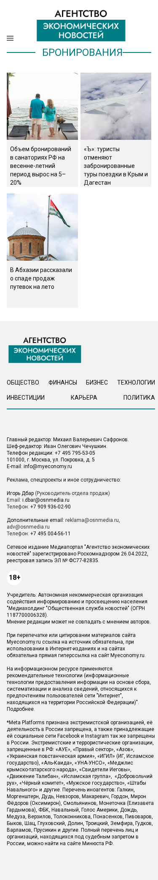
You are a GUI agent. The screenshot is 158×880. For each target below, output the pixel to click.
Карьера (84, 397)
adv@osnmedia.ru (28, 527)
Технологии (136, 382)
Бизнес (97, 382)
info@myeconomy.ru (48, 466)
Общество (23, 382)
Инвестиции (26, 397)
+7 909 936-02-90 (50, 507)
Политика (139, 397)
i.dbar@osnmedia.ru (46, 500)
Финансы (62, 382)
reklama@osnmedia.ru (92, 520)
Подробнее (20, 709)
